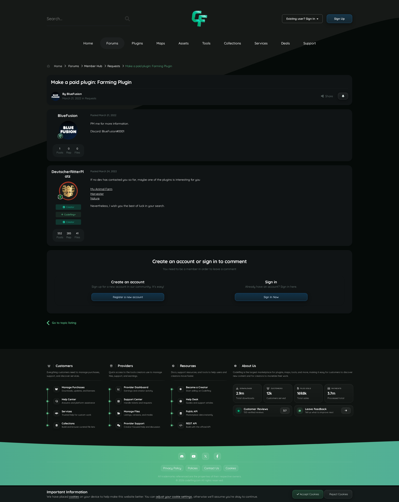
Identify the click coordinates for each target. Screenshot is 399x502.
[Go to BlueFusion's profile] (55, 96)
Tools (206, 43)
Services (261, 43)
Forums (112, 43)
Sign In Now (271, 297)
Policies (193, 468)
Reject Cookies (338, 494)
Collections (232, 43)
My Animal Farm (101, 189)
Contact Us (211, 468)
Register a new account (128, 297)
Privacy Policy (172, 468)
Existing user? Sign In (301, 19)
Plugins (137, 43)
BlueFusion (74, 94)
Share (328, 96)
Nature (95, 198)
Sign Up (339, 19)
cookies (74, 496)
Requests (90, 98)
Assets (184, 43)
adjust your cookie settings (174, 496)
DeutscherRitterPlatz (68, 174)
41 (77, 233)
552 (60, 233)
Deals (285, 43)
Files (116, 18)
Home (88, 43)
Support (309, 43)
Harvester (97, 194)
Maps (160, 43)
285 (69, 233)
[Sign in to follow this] (343, 96)
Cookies (231, 468)
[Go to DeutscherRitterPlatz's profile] (68, 191)
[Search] (127, 18)
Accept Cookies (309, 494)
